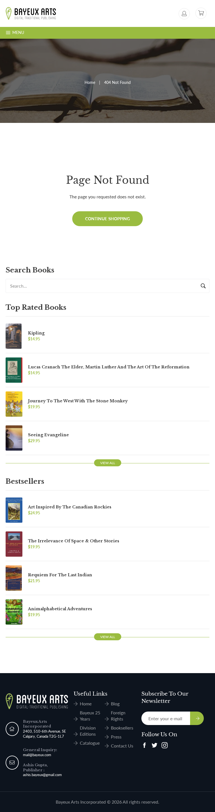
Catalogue (90, 743)
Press (116, 736)
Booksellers (122, 727)
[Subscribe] (197, 718)
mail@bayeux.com (37, 755)
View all (107, 463)
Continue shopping (107, 218)
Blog (115, 703)
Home (90, 82)
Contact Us (122, 745)
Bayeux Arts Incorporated (81, 801)
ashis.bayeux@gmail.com (42, 774)
